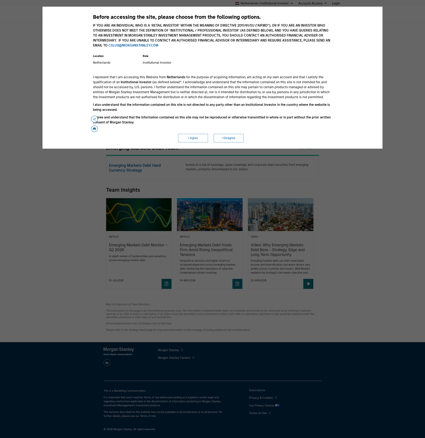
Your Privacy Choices (262, 405)
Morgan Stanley (168, 350)
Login (336, 3)
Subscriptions (257, 390)
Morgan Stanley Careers (174, 358)
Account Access (310, 3)
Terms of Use (258, 413)
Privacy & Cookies (261, 398)
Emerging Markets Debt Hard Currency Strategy (135, 168)
